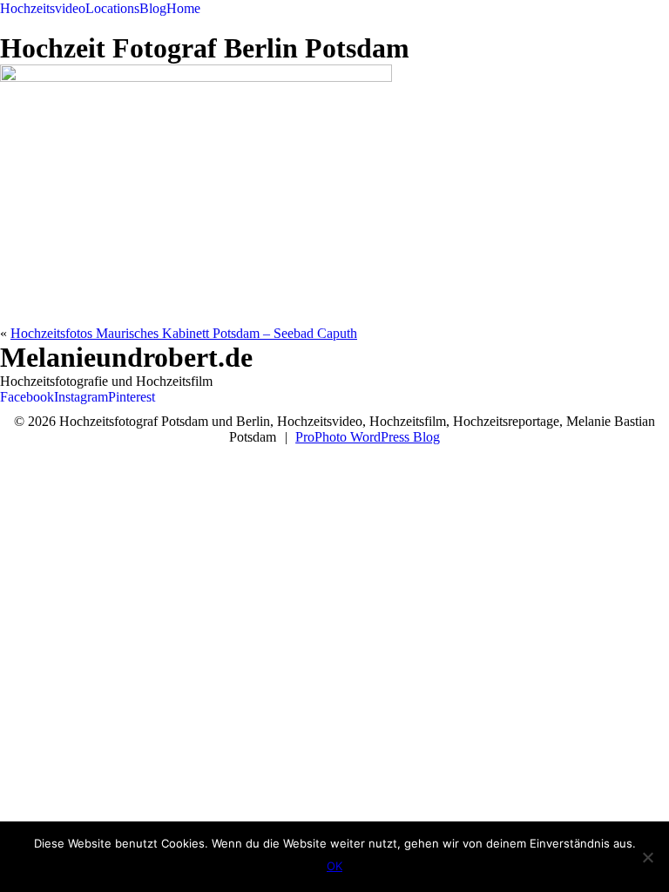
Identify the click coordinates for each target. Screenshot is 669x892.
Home (183, 8)
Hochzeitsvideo (42, 8)
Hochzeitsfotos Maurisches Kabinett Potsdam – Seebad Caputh (183, 333)
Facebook (27, 396)
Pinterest (131, 396)
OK (334, 866)
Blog (152, 8)
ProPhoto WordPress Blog (367, 436)
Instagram (81, 396)
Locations (112, 8)
